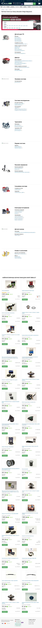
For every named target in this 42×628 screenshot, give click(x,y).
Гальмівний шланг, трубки (19, 192)
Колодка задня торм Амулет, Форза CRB (29, 558)
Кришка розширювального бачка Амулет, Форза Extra (30, 603)
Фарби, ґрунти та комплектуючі (20, 253)
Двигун (17, 57)
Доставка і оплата (30, 0)
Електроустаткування (22, 207)
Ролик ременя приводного (19, 50)
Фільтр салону (17, 37)
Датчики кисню (17, 82)
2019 (26, 25)
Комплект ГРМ (17, 46)
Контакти (35, 0)
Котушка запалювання (19, 218)
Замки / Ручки (17, 235)
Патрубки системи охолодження (20, 110)
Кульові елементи (18, 146)
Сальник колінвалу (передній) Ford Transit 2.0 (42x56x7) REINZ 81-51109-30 (30, 357)
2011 (7, 25)
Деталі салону (19, 229)
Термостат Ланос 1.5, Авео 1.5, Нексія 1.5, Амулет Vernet (30, 313)
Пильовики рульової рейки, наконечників (22, 172)
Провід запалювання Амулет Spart (28, 290)
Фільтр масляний (18, 39)
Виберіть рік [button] (6, 19)
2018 (24, 25)
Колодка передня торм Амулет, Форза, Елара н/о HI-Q (10, 536)
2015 (17, 25)
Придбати (5, 299)
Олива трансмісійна (18, 257)
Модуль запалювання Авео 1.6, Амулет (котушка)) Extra (10, 402)
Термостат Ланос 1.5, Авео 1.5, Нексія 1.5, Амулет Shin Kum (10, 603)
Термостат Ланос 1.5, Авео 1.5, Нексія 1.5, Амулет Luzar (30, 491)
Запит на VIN (18, 625)
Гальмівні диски (17, 189)
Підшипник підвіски (18, 147)
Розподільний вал (18, 64)
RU (1, 0)
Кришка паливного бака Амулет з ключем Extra (30, 335)
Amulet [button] (18, 19)
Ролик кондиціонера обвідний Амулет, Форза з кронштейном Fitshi (10, 424)
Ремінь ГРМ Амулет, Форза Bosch (7, 446)
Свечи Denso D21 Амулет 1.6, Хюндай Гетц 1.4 (10, 558)
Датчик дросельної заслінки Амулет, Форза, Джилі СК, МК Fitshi (31, 424)
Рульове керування (21, 165)
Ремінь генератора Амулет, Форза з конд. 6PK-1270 (30, 447)
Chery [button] (12, 19)
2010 (5, 25)
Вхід (39, 0)
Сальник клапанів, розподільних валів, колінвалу (23, 60)
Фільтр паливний (18, 38)
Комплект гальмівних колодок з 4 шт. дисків (9, 379)
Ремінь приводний (18, 49)
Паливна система (20, 79)
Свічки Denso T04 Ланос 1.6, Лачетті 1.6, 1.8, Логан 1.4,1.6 (11, 335)
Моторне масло (17, 256)
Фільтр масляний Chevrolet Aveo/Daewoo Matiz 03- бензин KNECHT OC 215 (11, 469)
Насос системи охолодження (20, 53)
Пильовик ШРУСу (18, 129)
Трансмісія (18, 122)
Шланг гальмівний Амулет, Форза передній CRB (30, 580)
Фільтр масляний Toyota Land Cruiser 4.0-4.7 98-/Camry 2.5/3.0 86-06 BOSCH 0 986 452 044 (10, 357)
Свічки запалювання (18, 216)
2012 (10, 25)
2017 (22, 25)
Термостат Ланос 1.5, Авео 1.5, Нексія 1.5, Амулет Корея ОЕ (30, 380)
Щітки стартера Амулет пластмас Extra (28, 402)
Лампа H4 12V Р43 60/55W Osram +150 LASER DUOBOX (30, 514)
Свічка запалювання (5, 290)
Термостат (17, 107)
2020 (5, 23)
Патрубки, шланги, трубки (19, 103)
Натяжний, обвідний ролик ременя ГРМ (22, 67)
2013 (12, 25)
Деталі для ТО (19, 34)
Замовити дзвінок (18, 624)
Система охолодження (22, 100)
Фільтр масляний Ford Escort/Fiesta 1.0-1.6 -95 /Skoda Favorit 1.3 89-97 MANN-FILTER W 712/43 (10, 491)
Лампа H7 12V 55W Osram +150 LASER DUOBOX (10, 513)
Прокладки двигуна (18, 70)
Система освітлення (18, 212)
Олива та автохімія (21, 250)
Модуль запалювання (18, 219)
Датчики (16, 213)
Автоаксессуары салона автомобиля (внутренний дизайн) (25, 232)
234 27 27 (18, 2)
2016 (19, 25)
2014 (14, 25)
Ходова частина (20, 143)
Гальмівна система (21, 186)
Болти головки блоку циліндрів (20, 63)
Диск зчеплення (17, 125)
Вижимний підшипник (19, 126)
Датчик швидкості (18, 130)
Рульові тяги (17, 169)
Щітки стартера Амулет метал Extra (8, 312)
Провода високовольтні (19, 217)
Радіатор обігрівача (18, 104)
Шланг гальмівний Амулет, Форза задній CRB (9, 580)
